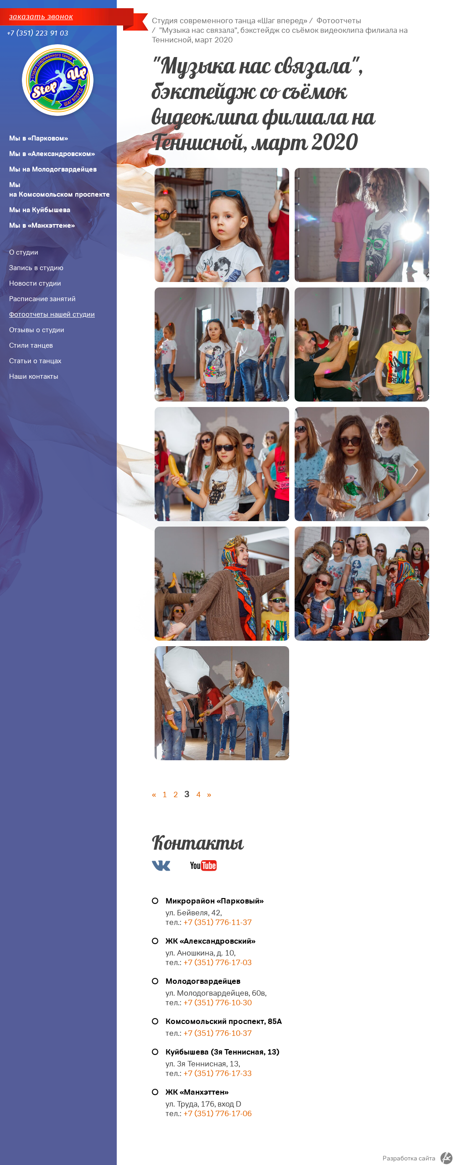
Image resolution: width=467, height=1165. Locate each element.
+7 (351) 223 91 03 (37, 33)
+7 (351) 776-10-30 (217, 1003)
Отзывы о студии (36, 330)
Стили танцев (31, 345)
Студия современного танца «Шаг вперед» (229, 21)
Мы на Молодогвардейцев (53, 169)
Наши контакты (33, 376)
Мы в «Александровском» (52, 154)
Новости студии (35, 283)
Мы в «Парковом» (38, 138)
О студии (23, 252)
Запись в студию (36, 268)
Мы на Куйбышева (39, 210)
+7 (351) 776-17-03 (217, 962)
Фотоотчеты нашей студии (52, 314)
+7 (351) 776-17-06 (217, 1113)
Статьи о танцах (35, 361)
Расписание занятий (42, 299)
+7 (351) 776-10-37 (217, 1033)
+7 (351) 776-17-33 (217, 1073)
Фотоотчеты (339, 21)
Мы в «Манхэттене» (42, 225)
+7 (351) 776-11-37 (217, 922)
